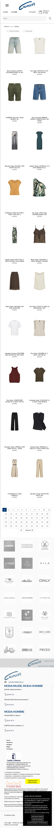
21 (6, 518)
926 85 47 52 (10, 694)
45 (37, 526)
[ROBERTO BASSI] (9, 615)
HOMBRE (14, 12)
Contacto (9, 749)
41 (16, 526)
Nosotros (9, 742)
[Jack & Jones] (27, 598)
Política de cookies (18, 823)
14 (16, 514)
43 (27, 526)
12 (6, 514)
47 (47, 526)
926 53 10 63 (10, 704)
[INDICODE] (27, 546)
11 (49, 510)
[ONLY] (45, 580)
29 (47, 518)
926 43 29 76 (10, 730)
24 (21, 518)
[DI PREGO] (9, 563)
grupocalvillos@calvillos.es (16, 682)
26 (32, 518)
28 (42, 518)
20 (47, 514)
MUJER (5, 12)
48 (21, 530)
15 (21, 514)
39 (6, 526)
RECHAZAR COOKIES (37, 816)
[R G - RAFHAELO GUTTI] (27, 615)
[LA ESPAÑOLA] (45, 615)
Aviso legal (7, 823)
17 (32, 514)
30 (6, 522)
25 (27, 518)
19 (42, 514)
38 (47, 522)
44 (32, 526)
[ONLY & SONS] (45, 632)
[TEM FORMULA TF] (9, 632)
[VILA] (45, 563)
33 (21, 522)
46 (42, 526)
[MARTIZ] (45, 546)
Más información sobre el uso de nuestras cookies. (36, 812)
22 (11, 518)
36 (37, 522)
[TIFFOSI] (45, 598)
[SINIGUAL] (27, 650)
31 (11, 522)
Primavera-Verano (14, 31)
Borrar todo (29, 31)
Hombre (9, 744)
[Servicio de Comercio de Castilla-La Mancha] (13, 757)
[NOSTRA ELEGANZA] (27, 563)
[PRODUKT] (27, 632)
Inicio (8, 740)
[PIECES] (45, 650)
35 (32, 522)
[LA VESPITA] (9, 650)
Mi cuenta (32, 12)
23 (16, 518)
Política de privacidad (11, 825)
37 (42, 522)
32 (16, 522)
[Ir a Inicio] (27, 5)
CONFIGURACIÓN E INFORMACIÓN (37, 823)
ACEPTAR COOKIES (37, 819)
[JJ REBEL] (9, 546)
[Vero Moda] (9, 598)
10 (44, 510)
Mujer (8, 747)
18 (37, 514)
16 (27, 514)
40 (11, 526)
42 (21, 526)
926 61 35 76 (10, 720)
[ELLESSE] (27, 580)
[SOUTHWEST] (9, 580)
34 (27, 522)
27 (37, 518)
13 (11, 514)
